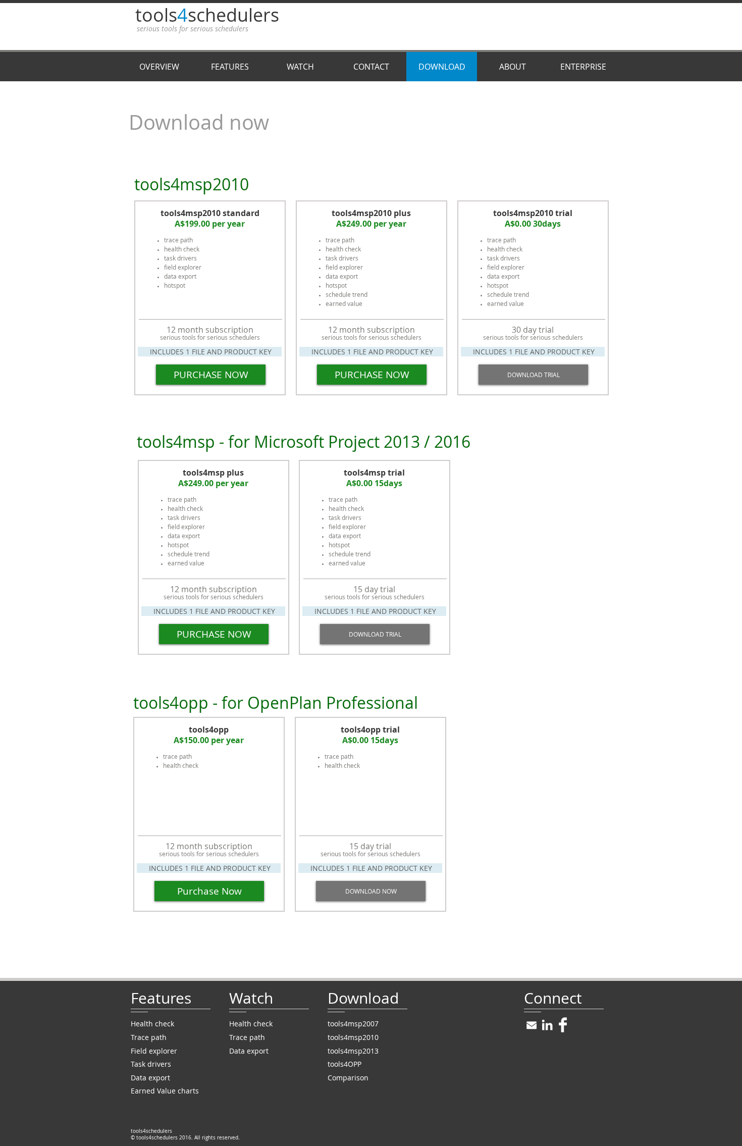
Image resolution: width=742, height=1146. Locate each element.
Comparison (348, 1077)
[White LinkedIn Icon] (547, 1024)
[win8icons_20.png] (531, 1024)
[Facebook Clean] (562, 1024)
